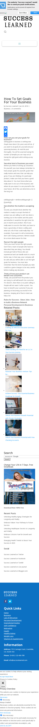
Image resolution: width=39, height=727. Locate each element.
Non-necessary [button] (5, 713)
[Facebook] (19, 128)
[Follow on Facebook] (5, 601)
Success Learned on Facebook (14, 559)
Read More (9, 677)
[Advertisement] (19, 70)
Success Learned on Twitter (14, 554)
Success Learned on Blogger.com (16, 571)
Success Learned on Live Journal (15, 567)
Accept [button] (2, 677)
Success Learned (12, 106)
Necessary (6, 700)
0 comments (16, 109)
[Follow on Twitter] (10, 601)
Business (7, 109)
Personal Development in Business (18, 305)
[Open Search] (5, 31)
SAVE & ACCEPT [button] (5, 726)
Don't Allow (23, 13)
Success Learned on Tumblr (13, 563)
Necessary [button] (3, 697)
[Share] (19, 135)
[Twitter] (19, 131)
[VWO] (7, 13)
